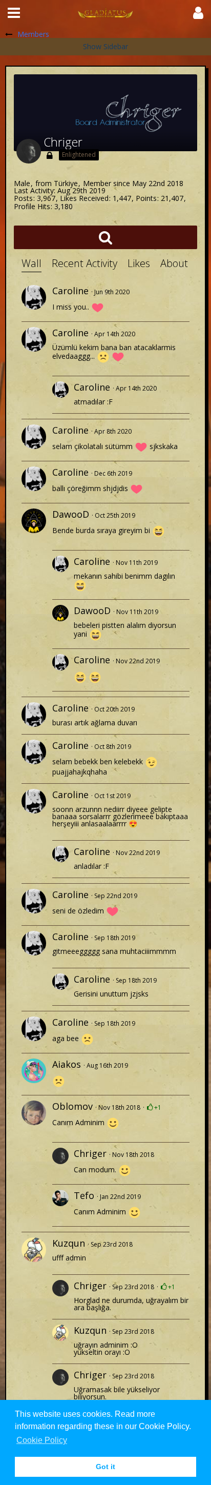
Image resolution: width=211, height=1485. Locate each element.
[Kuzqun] (34, 1249)
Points (146, 198)
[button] (14, 13)
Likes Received (84, 198)
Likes (139, 263)
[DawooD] (34, 520)
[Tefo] (60, 1205)
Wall (31, 263)
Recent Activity (84, 263)
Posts (23, 198)
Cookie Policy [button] (41, 1440)
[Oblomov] (34, 1113)
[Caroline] (34, 297)
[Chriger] (60, 1163)
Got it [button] (105, 1466)
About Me (182, 263)
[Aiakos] (34, 1071)
